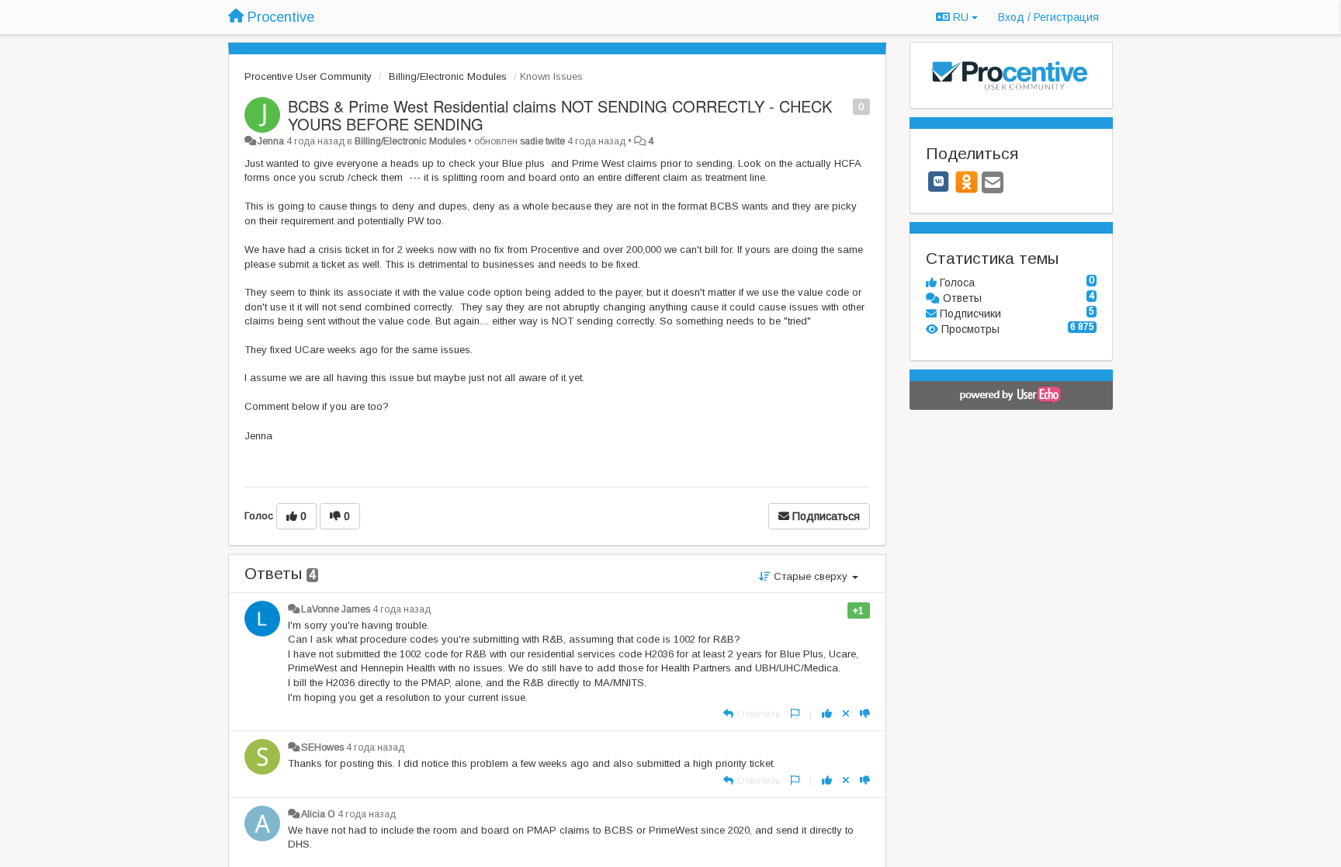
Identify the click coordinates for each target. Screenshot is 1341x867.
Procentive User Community (308, 76)
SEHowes (322, 747)
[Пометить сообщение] (844, 106)
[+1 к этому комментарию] (827, 714)
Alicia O (318, 814)
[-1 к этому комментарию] (865, 714)
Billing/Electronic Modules (448, 76)
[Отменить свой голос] (846, 714)
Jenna (271, 141)
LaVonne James (335, 609)
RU (961, 17)
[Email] (992, 183)
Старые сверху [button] (811, 576)
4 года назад (401, 609)
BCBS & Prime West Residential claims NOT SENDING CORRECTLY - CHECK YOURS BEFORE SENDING (560, 115)
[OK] (966, 181)
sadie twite (542, 141)
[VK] (939, 181)
